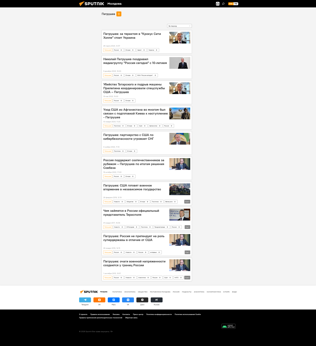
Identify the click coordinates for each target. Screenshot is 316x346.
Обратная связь (131, 318)
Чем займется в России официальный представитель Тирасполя (131, 212)
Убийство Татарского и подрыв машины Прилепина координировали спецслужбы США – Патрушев (134, 88)
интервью (153, 252)
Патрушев (108, 14)
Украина (151, 50)
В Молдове (130, 227)
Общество (130, 202)
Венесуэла (168, 202)
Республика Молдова (160, 292)
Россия (116, 50)
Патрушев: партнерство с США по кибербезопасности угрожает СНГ (128, 137)
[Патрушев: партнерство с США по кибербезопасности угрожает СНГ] (179, 139)
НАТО (176, 277)
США (140, 126)
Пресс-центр (138, 314)
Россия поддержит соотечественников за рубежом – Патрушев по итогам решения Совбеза (133, 164)
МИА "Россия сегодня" (145, 75)
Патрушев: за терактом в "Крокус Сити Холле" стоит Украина (132, 36)
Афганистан (153, 126)
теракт (139, 50)
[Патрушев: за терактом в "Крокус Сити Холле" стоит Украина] (179, 38)
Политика (117, 126)
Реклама (116, 314)
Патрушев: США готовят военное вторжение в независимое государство (132, 187)
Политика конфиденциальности (159, 314)
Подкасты (186, 292)
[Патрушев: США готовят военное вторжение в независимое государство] (179, 189)
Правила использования (100, 314)
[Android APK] (228, 326)
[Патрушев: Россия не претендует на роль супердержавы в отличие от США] (179, 240)
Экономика (129, 292)
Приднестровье (159, 227)
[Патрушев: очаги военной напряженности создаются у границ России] (179, 265)
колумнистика (214, 292)
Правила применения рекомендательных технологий (100, 318)
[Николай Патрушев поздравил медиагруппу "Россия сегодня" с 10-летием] (179, 63)
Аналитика (142, 277)
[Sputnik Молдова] (92, 7)
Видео (235, 292)
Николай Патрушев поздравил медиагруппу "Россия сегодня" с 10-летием (135, 61)
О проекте (83, 314)
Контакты (126, 314)
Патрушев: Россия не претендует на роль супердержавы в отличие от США (133, 238)
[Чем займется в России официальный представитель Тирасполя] (179, 214)
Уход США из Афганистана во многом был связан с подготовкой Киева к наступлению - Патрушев (135, 113)
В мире (128, 50)
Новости (117, 202)
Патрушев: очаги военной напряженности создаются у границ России (134, 263)
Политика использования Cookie (188, 314)
